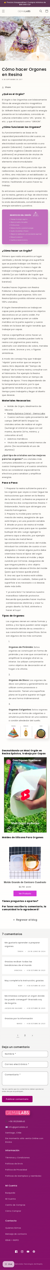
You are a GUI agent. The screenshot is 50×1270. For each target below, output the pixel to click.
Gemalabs (19, 1264)
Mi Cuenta (10, 1199)
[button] (3, 11)
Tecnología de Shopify (33, 1264)
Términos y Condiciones (17, 1157)
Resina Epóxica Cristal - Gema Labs (26, 413)
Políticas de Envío (14, 1163)
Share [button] (8, 87)
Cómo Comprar (13, 1211)
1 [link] (17, 1035)
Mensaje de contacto (16, 1234)
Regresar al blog (26, 919)
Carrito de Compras (15, 1205)
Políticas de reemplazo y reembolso (23, 1176)
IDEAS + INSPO (12, 1240)
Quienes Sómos (13, 1228)
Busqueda (10, 1192)
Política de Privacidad (16, 1169)
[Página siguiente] (32, 1036)
